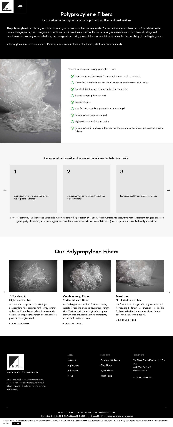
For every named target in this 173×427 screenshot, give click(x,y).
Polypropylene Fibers (110, 360)
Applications (73, 365)
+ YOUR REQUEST (143, 377)
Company (72, 360)
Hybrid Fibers (106, 370)
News (70, 375)
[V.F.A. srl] (7, 6)
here (85, 420)
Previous (4, 190)
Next (168, 190)
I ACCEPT (16, 423)
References (73, 370)
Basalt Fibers (106, 375)
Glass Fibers (106, 365)
